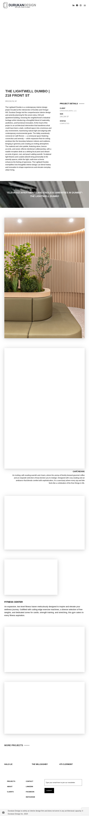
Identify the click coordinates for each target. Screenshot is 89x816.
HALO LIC (8, 764)
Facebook (30, 792)
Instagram (30, 797)
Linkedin (29, 786)
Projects (11, 781)
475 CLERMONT (66, 764)
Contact (29, 781)
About (9, 786)
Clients (10, 792)
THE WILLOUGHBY (40, 764)
